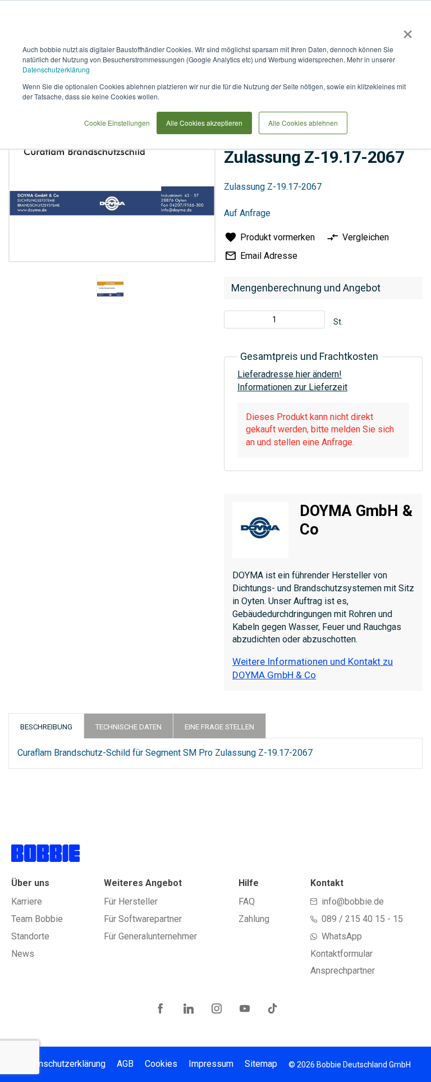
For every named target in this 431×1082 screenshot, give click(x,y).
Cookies (161, 1063)
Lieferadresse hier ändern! (289, 374)
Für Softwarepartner (143, 919)
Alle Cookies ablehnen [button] (303, 122)
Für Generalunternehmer (150, 936)
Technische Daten (128, 727)
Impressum (211, 1063)
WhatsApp (342, 936)
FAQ (247, 901)
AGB (125, 1063)
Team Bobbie (37, 919)
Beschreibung (46, 727)
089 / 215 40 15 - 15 (362, 919)
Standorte (30, 936)
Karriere (26, 901)
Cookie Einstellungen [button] (117, 122)
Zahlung (254, 919)
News (22, 953)
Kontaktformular (341, 953)
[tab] (46, 725)
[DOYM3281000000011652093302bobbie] (110, 289)
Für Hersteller (131, 901)
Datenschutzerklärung (56, 69)
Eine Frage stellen (219, 727)
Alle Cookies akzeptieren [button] (204, 122)
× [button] (405, 30)
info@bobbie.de (353, 901)
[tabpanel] (110, 291)
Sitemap (261, 1063)
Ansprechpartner (342, 970)
